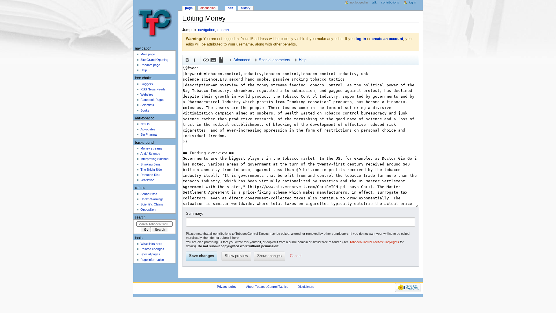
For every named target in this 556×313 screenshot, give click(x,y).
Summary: (194, 214)
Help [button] (302, 60)
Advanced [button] (241, 60)
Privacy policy (227, 286)
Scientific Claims (151, 204)
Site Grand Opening (154, 59)
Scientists (147, 105)
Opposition (148, 209)
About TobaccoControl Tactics (267, 286)
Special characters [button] (274, 60)
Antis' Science (150, 153)
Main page (147, 54)
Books (144, 110)
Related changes (152, 249)
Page (189, 8)
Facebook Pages (152, 99)
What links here (151, 243)
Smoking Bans (150, 164)
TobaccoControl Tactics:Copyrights (374, 242)
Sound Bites (148, 194)
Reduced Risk (150, 174)
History (245, 8)
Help (143, 70)
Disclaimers (306, 286)
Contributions (390, 2)
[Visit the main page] (155, 22)
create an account (387, 39)
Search (140, 217)
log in (361, 39)
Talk (374, 2)
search (223, 30)
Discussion (207, 8)
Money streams (151, 148)
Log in (412, 2)
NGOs (145, 124)
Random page (150, 65)
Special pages (150, 254)
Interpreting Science (154, 159)
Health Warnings (152, 199)
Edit (230, 8)
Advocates (148, 129)
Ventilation (147, 180)
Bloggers (146, 84)
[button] (187, 60)
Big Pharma (148, 134)
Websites (146, 94)
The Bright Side (151, 169)
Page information (152, 259)
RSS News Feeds (153, 89)
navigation (206, 30)
